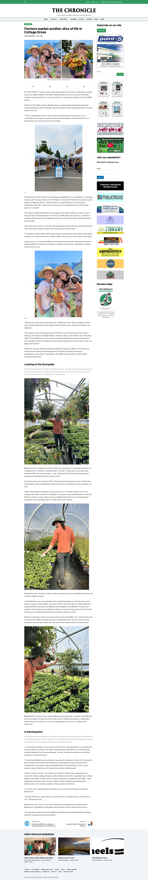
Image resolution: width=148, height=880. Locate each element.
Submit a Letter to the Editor (32, 871)
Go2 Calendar (35, 869)
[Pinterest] (67, 86)
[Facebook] (32, 86)
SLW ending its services (99, 858)
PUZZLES (81, 19)
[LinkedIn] (84, 86)
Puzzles (57, 869)
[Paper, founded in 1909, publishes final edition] (40, 846)
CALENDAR (73, 19)
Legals (63, 869)
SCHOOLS (54, 19)
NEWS (46, 19)
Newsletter (46, 871)
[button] (91, 157)
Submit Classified (72, 869)
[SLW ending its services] (108, 846)
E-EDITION (89, 19)
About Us (94, 2)
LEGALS (96, 19)
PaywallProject (54, 877)
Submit (100, 177)
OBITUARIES (63, 19)
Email (99, 168)
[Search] (25, 2)
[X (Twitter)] (50, 86)
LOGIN (102, 19)
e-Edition (27, 869)
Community (28, 24)
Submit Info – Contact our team (111, 2)
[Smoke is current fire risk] (74, 846)
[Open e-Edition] (110, 98)
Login (88, 2)
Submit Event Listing (47, 869)
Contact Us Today (68, 871)
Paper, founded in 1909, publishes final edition (38, 858)
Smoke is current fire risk (66, 858)
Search (99, 71)
